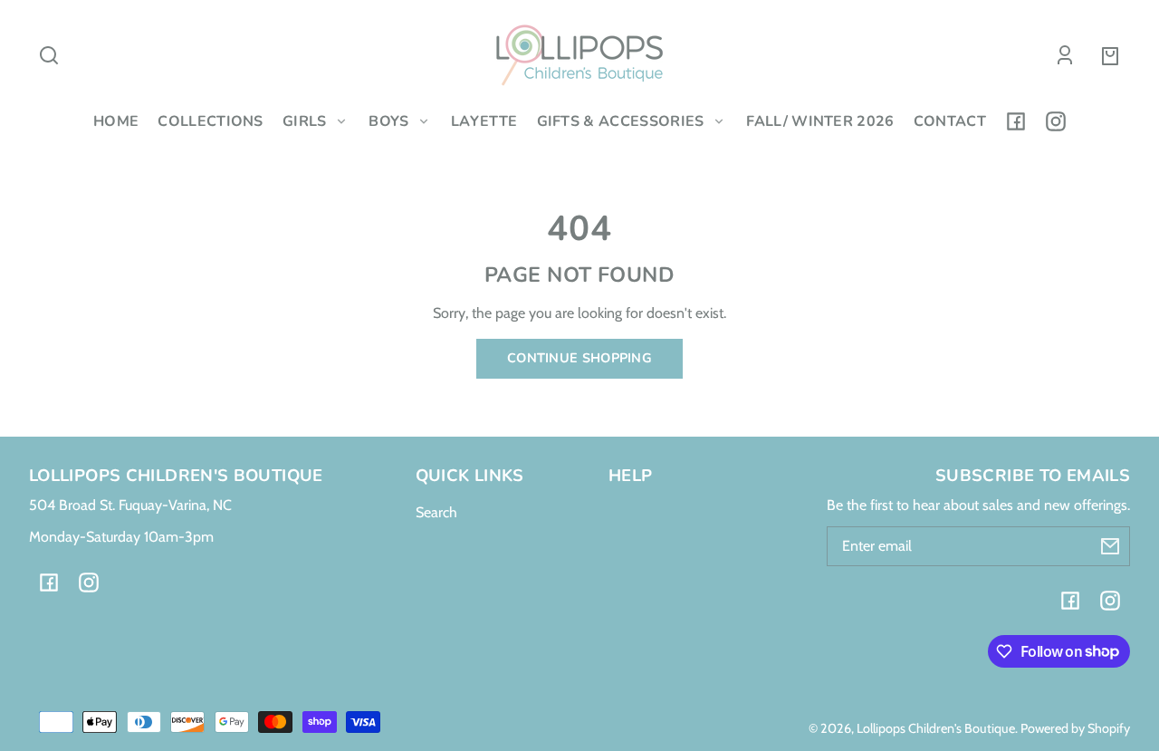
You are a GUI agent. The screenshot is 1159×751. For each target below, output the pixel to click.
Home (116, 121)
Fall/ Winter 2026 (820, 121)
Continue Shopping (579, 358)
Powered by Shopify (1075, 728)
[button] (49, 55)
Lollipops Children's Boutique (936, 728)
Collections (210, 121)
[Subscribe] (1110, 546)
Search (436, 512)
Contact (950, 121)
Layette (484, 121)
